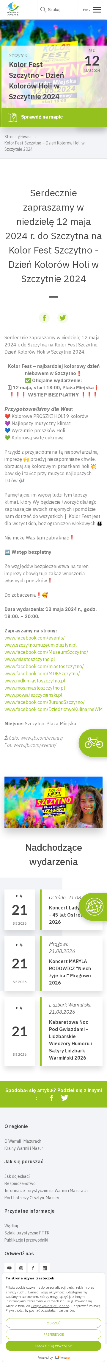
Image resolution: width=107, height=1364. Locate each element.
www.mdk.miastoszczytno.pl (34, 681)
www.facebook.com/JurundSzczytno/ (44, 702)
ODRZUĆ (53, 1323)
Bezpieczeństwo (20, 1183)
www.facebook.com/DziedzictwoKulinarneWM (53, 709)
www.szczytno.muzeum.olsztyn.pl (40, 645)
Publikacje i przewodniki (26, 1240)
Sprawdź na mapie (41, 117)
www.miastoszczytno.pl (29, 659)
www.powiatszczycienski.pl (33, 695)
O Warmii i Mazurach (22, 1141)
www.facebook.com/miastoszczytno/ (44, 666)
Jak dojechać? (17, 1176)
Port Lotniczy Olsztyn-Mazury (31, 1197)
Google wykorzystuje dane (50, 1306)
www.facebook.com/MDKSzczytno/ (42, 673)
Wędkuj (11, 1225)
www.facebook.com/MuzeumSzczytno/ (46, 652)
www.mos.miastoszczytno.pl (34, 688)
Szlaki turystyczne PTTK (26, 1233)
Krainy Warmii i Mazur (23, 1148)
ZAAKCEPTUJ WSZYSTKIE (53, 1345)
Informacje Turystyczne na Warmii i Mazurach (46, 1190)
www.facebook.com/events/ (34, 638)
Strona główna (18, 136)
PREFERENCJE (53, 1334)
